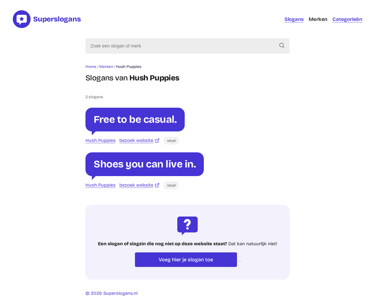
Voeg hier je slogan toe (186, 259)
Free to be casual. (135, 119)
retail (171, 141)
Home (90, 66)
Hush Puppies (100, 140)
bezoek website (136, 140)
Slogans (294, 19)
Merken (318, 19)
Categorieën (347, 19)
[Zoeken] (282, 46)
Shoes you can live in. (145, 164)
